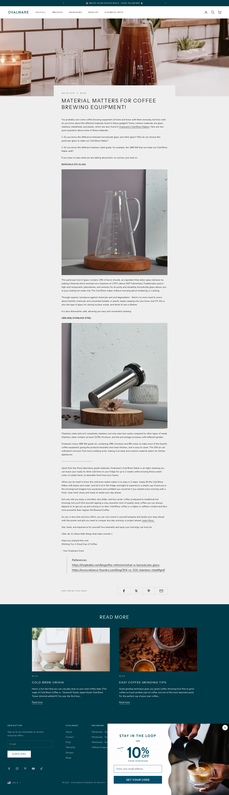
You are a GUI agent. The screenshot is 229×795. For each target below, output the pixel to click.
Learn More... (148, 520)
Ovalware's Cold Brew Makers (134, 126)
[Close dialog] (225, 727)
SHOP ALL (41, 12)
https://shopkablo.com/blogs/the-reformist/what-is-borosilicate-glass (116, 565)
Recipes (70, 752)
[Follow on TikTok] (41, 768)
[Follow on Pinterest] (25, 768)
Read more (37, 702)
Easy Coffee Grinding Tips (142, 682)
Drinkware (75, 12)
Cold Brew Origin (48, 682)
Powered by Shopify (94, 782)
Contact (70, 737)
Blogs (68, 757)
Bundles (93, 12)
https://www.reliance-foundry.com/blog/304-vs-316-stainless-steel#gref (118, 570)
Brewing (57, 12)
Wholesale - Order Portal (104, 737)
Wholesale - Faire (101, 742)
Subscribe (19, 754)
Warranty (70, 747)
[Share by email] (161, 590)
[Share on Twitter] (136, 590)
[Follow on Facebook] (9, 768)
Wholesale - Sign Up (102, 731)
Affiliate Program (100, 747)
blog (83, 93)
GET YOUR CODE (138, 779)
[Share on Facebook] (124, 590)
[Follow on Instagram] (17, 768)
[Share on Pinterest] (149, 590)
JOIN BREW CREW (113, 12)
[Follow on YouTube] (33, 768)
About (69, 731)
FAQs (68, 742)
